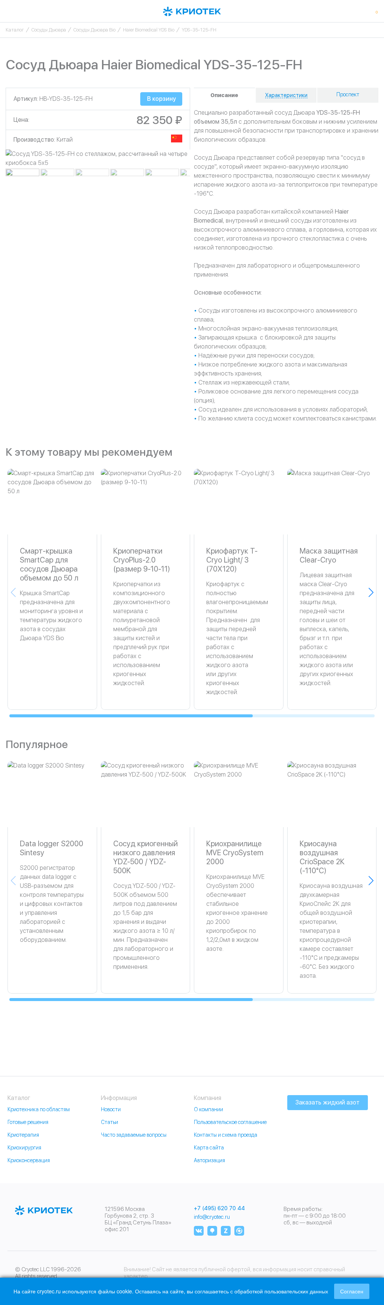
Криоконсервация (29, 1160)
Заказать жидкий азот (328, 1102)
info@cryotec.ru (212, 1217)
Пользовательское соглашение (230, 1122)
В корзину (161, 98)
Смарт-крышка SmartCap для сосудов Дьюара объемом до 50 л (49, 564)
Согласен (351, 1291)
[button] (370, 592)
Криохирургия (24, 1148)
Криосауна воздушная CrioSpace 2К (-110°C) (322, 857)
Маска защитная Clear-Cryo (329, 555)
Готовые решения (28, 1122)
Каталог (15, 30)
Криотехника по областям (39, 1109)
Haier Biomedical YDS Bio (148, 30)
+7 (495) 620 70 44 (219, 1208)
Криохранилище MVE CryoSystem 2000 (234, 852)
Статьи (109, 1122)
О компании (208, 1109)
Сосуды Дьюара (49, 30)
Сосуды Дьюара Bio (95, 30)
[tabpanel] (98, 159)
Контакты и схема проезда (225, 1135)
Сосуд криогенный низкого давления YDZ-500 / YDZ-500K (145, 857)
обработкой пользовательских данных (281, 1291)
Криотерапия (23, 1135)
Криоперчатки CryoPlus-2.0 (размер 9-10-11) (141, 559)
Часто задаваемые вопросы (133, 1135)
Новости (111, 1109)
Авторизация (209, 1160)
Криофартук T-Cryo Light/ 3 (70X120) (232, 559)
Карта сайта (209, 1148)
